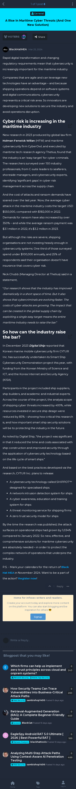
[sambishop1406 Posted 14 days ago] (5, 754)
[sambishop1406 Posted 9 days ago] (5, 690)
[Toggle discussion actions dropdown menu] (72, 4)
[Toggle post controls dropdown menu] (68, 586)
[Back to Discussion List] (3, 4)
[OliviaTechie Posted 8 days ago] (5, 667)
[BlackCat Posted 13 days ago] (5, 713)
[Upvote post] (50, 586)
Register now (27, 578)
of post (37, 4)
